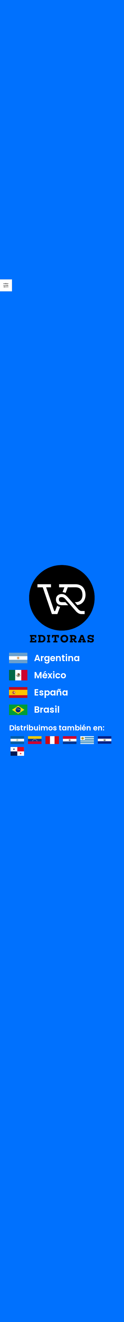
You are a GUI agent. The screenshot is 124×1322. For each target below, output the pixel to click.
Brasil (47, 710)
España (51, 692)
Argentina (57, 658)
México (50, 675)
